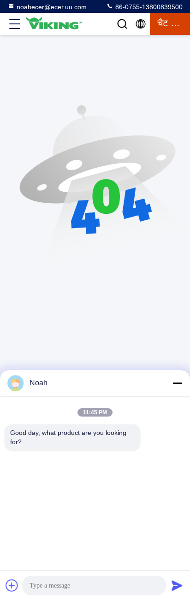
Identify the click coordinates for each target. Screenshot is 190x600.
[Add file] (12, 585)
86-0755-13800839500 (148, 7)
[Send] (177, 585)
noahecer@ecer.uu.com (52, 7)
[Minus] (177, 383)
